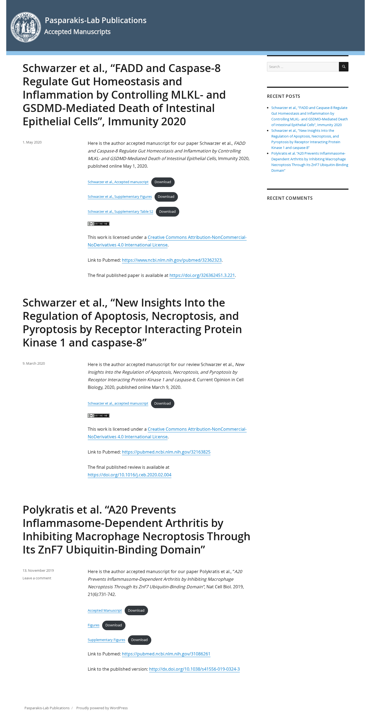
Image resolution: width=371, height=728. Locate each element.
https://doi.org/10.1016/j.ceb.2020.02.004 (129, 475)
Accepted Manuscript (105, 610)
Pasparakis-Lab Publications (96, 20)
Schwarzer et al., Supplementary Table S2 (120, 211)
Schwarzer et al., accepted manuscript (118, 403)
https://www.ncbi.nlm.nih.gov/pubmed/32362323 (172, 260)
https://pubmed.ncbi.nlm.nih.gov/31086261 (166, 654)
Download (163, 182)
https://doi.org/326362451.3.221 (202, 275)
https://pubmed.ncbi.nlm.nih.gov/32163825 (166, 452)
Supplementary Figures (106, 640)
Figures (93, 625)
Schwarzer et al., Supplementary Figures (120, 196)
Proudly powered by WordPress (102, 707)
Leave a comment (37, 578)
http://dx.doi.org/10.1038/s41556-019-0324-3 (194, 669)
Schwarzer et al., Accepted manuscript (118, 182)
